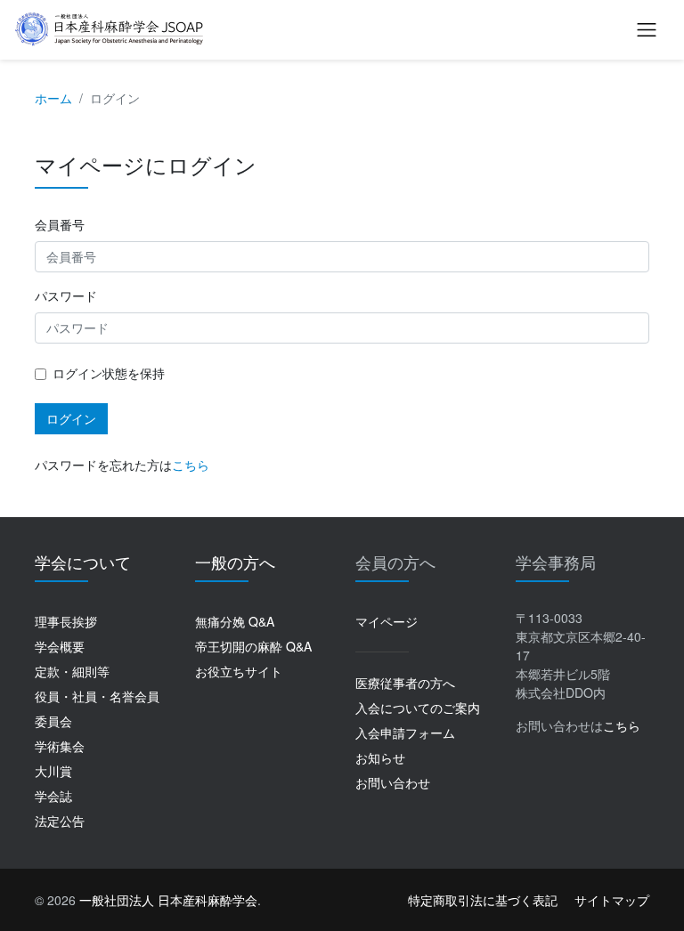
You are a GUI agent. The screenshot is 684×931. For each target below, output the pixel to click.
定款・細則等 (72, 671)
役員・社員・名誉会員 (97, 696)
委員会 (53, 721)
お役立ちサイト (238, 671)
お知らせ (380, 757)
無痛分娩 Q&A (234, 621)
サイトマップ (611, 900)
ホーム (53, 98)
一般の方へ (235, 561)
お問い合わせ (392, 782)
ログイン (71, 418)
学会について (83, 561)
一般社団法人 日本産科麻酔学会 (168, 900)
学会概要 (60, 646)
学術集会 (60, 746)
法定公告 (60, 821)
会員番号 (60, 224)
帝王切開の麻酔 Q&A (253, 646)
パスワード (66, 295)
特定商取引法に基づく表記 (483, 900)
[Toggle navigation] (646, 29)
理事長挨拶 (66, 621)
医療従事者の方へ (405, 683)
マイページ (386, 621)
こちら (190, 465)
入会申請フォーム (405, 732)
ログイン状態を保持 (109, 373)
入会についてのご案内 (417, 707)
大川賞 (53, 771)
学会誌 (53, 796)
